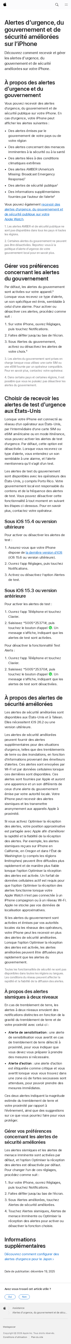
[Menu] (66, 4)
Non (24, 1296)
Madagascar (9, 1327)
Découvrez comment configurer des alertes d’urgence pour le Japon (32, 1256)
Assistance (18, 1308)
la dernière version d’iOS (44, 552)
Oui (10, 1296)
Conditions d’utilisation (15, 1337)
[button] (57, 4)
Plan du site (37, 1337)
